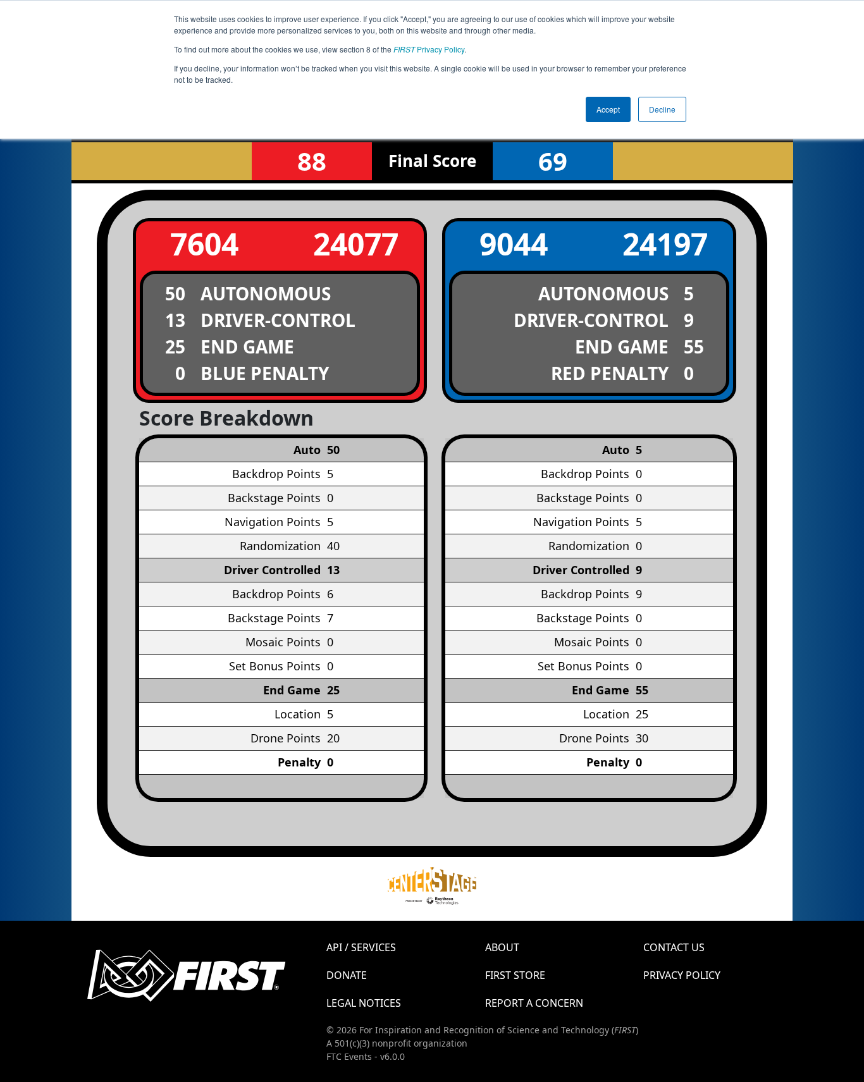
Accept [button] (608, 109)
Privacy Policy (428, 49)
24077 (355, 243)
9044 (513, 243)
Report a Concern (534, 1003)
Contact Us (674, 947)
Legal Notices (363, 1003)
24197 (665, 243)
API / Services (361, 947)
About (502, 947)
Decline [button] (662, 109)
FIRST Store (515, 975)
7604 (204, 243)
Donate (346, 975)
